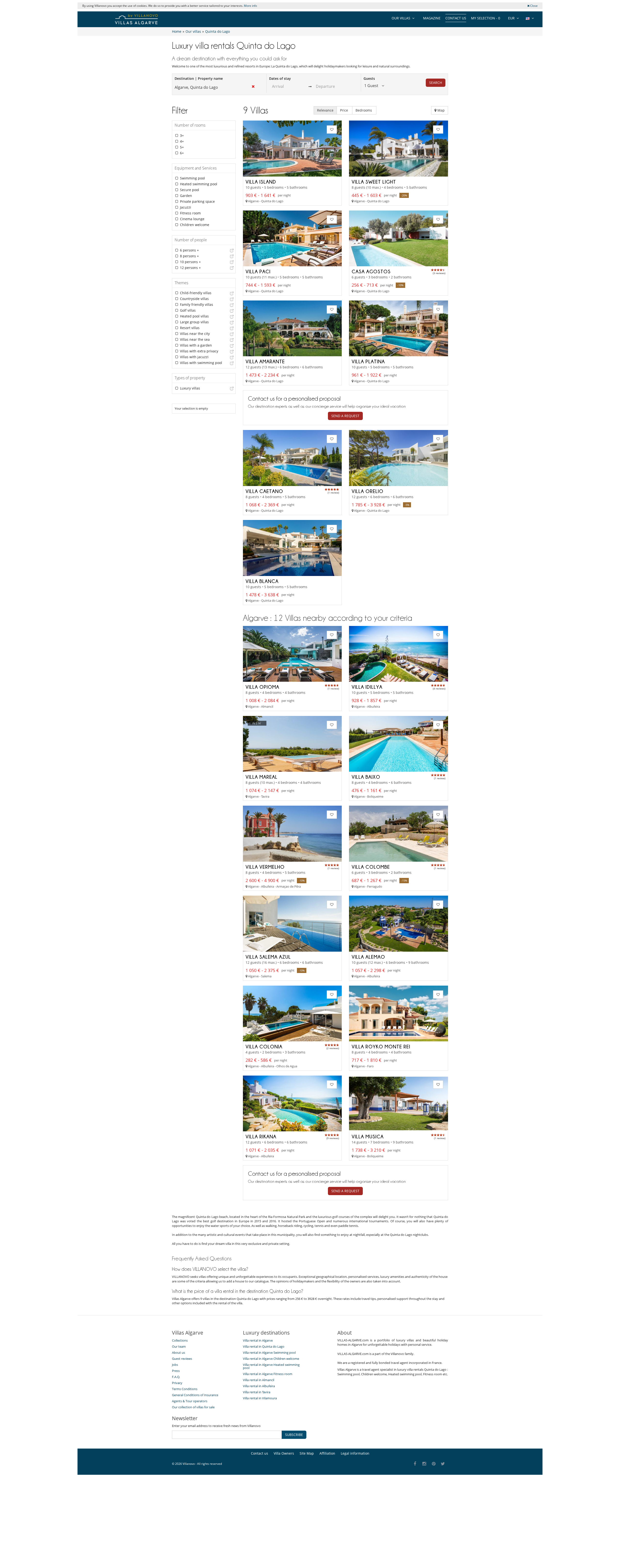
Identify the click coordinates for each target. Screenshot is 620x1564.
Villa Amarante (265, 361)
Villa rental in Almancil (258, 1380)
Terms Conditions (184, 1389)
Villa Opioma (262, 686)
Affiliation (327, 1453)
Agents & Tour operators (189, 1401)
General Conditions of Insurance (195, 1395)
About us (178, 1352)
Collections (180, 1340)
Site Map (307, 1453)
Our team (179, 1346)
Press (176, 1371)
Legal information (355, 1453)
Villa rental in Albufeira (259, 1386)
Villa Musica (368, 1136)
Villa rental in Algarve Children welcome (271, 1358)
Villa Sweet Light (374, 181)
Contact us (455, 18)
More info (250, 6)
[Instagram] (424, 1464)
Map (440, 110)
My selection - (485, 18)
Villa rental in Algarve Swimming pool (269, 1352)
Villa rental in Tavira (256, 1392)
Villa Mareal (262, 776)
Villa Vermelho (265, 866)
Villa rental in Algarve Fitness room (267, 1374)
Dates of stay (280, 78)
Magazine (432, 18)
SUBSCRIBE (294, 1434)
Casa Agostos (371, 271)
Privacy (177, 1383)
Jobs (175, 1364)
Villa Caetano (264, 491)
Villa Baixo (366, 776)
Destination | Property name (199, 78)
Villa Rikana (261, 1136)
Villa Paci (258, 271)
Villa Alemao (368, 956)
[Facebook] (415, 1464)
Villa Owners (284, 1453)
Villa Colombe (371, 866)
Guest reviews (182, 1358)
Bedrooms (364, 110)
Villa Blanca (262, 581)
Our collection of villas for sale (193, 1407)
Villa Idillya (367, 686)
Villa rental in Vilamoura (260, 1398)
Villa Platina (368, 361)
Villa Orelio (367, 491)
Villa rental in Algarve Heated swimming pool (271, 1366)
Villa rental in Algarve (258, 1340)
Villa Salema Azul (268, 956)
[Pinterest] (433, 1464)
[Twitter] (443, 1464)
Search (435, 82)
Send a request (345, 415)
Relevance (325, 110)
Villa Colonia (264, 1046)
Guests (369, 78)
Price (344, 110)
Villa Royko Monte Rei (381, 1046)
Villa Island (261, 181)
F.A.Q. (176, 1377)
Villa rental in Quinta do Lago (263, 1346)
